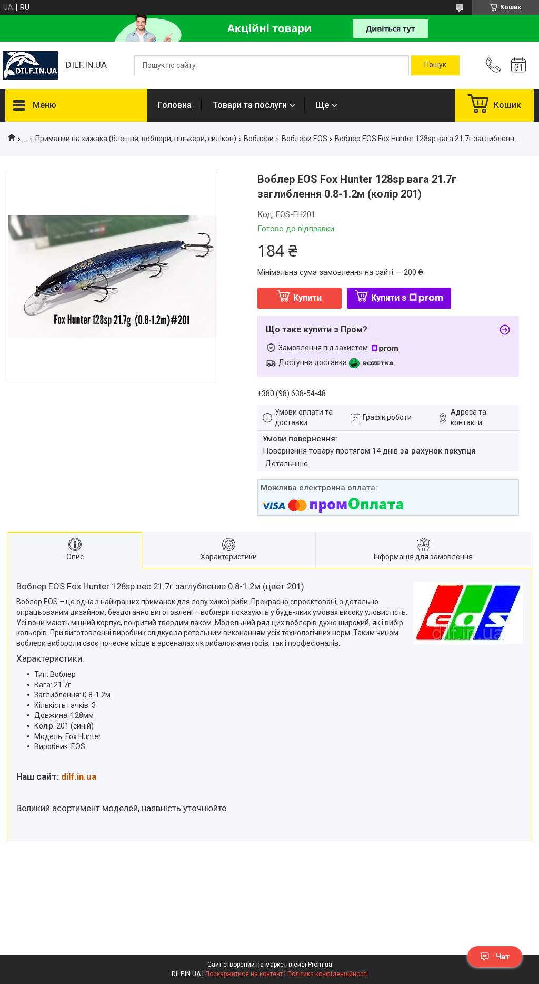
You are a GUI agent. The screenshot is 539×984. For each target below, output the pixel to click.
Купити (307, 298)
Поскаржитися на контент (244, 974)
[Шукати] (435, 65)
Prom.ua (320, 964)
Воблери (259, 138)
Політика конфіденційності (327, 974)
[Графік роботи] (518, 65)
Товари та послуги (250, 105)
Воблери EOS (304, 138)
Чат (503, 956)
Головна (175, 105)
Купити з (388, 298)
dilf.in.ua (78, 776)
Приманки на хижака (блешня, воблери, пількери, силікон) (135, 138)
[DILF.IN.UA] (30, 65)
